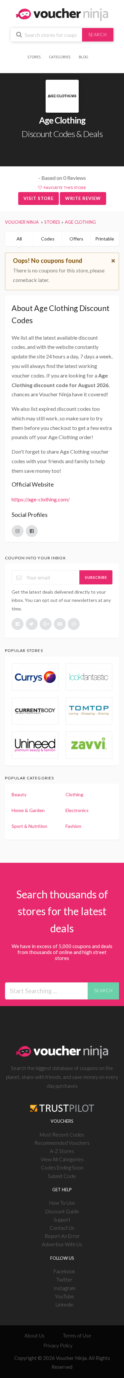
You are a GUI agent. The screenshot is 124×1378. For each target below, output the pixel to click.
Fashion (73, 826)
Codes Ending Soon (62, 1167)
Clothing (74, 794)
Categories (60, 56)
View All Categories (62, 1159)
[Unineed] (35, 745)
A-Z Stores (62, 1151)
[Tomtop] (89, 711)
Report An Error (62, 1236)
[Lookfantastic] (89, 677)
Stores (34, 56)
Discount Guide (62, 1211)
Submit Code (62, 1176)
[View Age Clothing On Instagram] (17, 531)
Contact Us (62, 1228)
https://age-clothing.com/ (41, 499)
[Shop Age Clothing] (62, 96)
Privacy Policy (57, 1345)
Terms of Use (77, 1335)
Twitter (64, 1279)
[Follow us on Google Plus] (46, 624)
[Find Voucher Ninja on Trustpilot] (62, 1103)
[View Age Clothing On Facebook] (32, 531)
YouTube (64, 1296)
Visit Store (38, 198)
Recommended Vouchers (62, 1143)
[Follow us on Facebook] (17, 624)
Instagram (64, 1288)
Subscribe (96, 577)
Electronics (77, 810)
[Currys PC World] (35, 677)
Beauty (19, 794)
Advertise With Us (62, 1244)
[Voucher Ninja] (62, 14)
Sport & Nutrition (29, 826)
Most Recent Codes (62, 1135)
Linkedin (64, 1305)
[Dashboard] (96, 52)
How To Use (62, 1203)
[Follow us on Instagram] (74, 624)
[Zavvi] (89, 745)
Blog (84, 56)
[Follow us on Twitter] (32, 624)
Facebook (64, 1271)
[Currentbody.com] (35, 711)
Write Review (83, 198)
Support (62, 1220)
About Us (34, 1335)
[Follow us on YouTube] (60, 624)
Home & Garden (28, 810)
